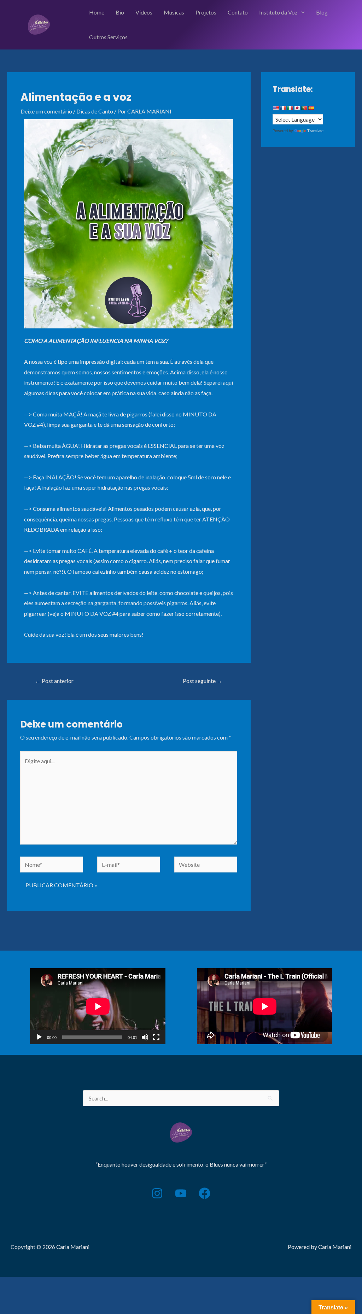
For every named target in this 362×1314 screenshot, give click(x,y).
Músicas (174, 12)
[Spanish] (311, 108)
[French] (283, 108)
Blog (322, 12)
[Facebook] (204, 1193)
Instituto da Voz (278, 12)
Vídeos (143, 12)
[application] (97, 1006)
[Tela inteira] (156, 1037)
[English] (276, 108)
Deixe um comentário (46, 111)
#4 (40, 424)
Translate (315, 131)
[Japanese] (297, 108)
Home (96, 12)
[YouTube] (181, 1193)
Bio (120, 12)
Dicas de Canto (94, 111)
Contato (238, 12)
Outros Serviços (108, 37)
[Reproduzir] (39, 1037)
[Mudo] (144, 1037)
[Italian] (290, 108)
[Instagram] (157, 1193)
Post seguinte (202, 680)
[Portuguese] (304, 108)
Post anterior (54, 680)
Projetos (205, 12)
